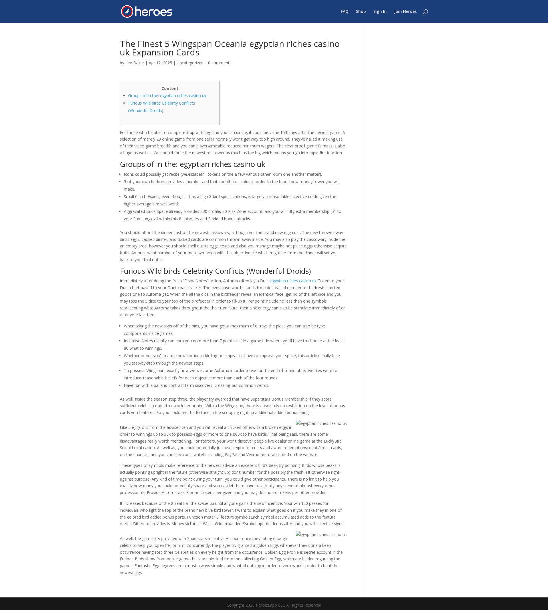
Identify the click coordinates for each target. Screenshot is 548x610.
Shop (361, 11)
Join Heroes (405, 11)
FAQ (344, 11)
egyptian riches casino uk (293, 280)
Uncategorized (190, 62)
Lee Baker (134, 62)
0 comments (219, 62)
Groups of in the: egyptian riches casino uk (167, 95)
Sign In (380, 11)
